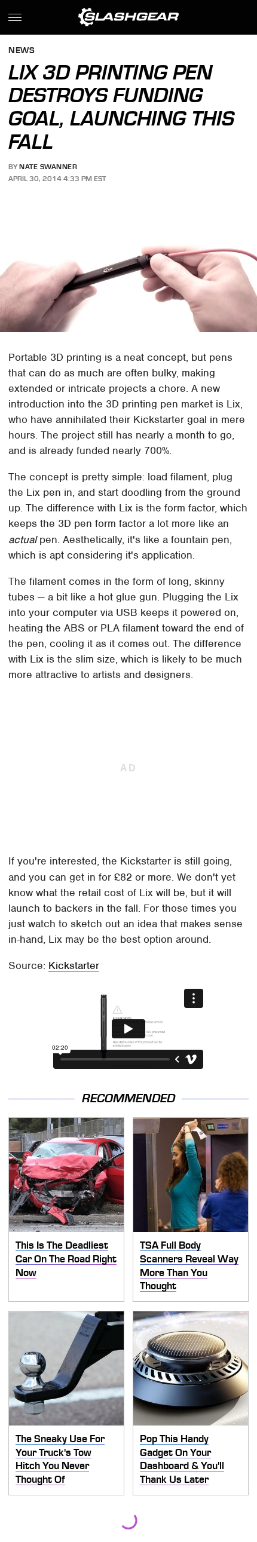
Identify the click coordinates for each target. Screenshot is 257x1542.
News (21, 51)
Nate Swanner (48, 167)
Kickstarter (73, 965)
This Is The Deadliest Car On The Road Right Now (66, 1258)
